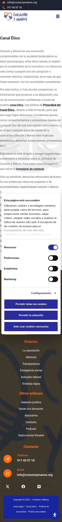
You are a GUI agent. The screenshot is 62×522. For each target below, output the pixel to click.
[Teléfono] (7, 459)
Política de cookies (37, 512)
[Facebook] (23, 486)
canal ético (16, 105)
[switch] (53, 258)
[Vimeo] (39, 486)
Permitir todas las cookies (31, 304)
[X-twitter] (7, 486)
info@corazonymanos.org (35, 475)
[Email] (7, 473)
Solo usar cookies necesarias (31, 326)
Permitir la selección (31, 315)
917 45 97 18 (26, 460)
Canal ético (31, 506)
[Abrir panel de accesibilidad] (54, 514)
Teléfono (22, 455)
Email (20, 469)
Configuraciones (41, 293)
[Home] (15, 16)
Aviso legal (18, 506)
